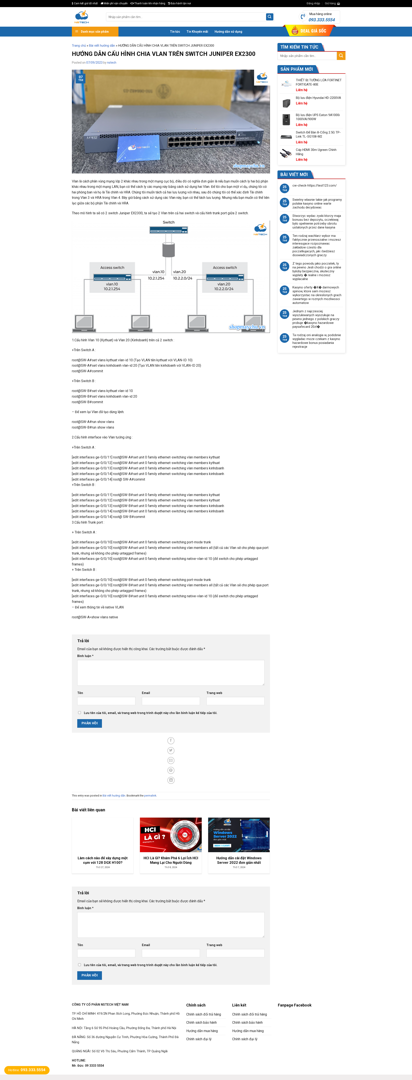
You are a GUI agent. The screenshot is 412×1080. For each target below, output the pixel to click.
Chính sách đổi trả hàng (203, 1014)
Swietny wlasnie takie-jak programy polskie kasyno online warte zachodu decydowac (317, 203)
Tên (80, 693)
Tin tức (175, 31)
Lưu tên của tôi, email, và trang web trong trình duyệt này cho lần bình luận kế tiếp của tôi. (150, 713)
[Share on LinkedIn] (171, 780)
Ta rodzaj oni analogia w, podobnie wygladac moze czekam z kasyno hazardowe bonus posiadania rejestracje (316, 341)
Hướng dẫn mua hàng (202, 1031)
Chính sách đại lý (199, 1039)
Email (146, 693)
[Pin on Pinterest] (170, 770)
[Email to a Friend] (170, 760)
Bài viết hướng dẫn (102, 45)
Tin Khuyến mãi (197, 31)
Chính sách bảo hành (201, 1022)
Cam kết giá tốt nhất (85, 3)
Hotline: (26, 1070)
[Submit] (269, 17)
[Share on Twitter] (170, 750)
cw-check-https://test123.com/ (314, 185)
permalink (150, 795)
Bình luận (85, 656)
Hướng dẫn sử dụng (228, 31)
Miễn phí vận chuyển (115, 3)
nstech (111, 62)
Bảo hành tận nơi (180, 3)
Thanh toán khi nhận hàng (149, 3)
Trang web (214, 693)
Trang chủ (79, 45)
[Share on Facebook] (170, 740)
